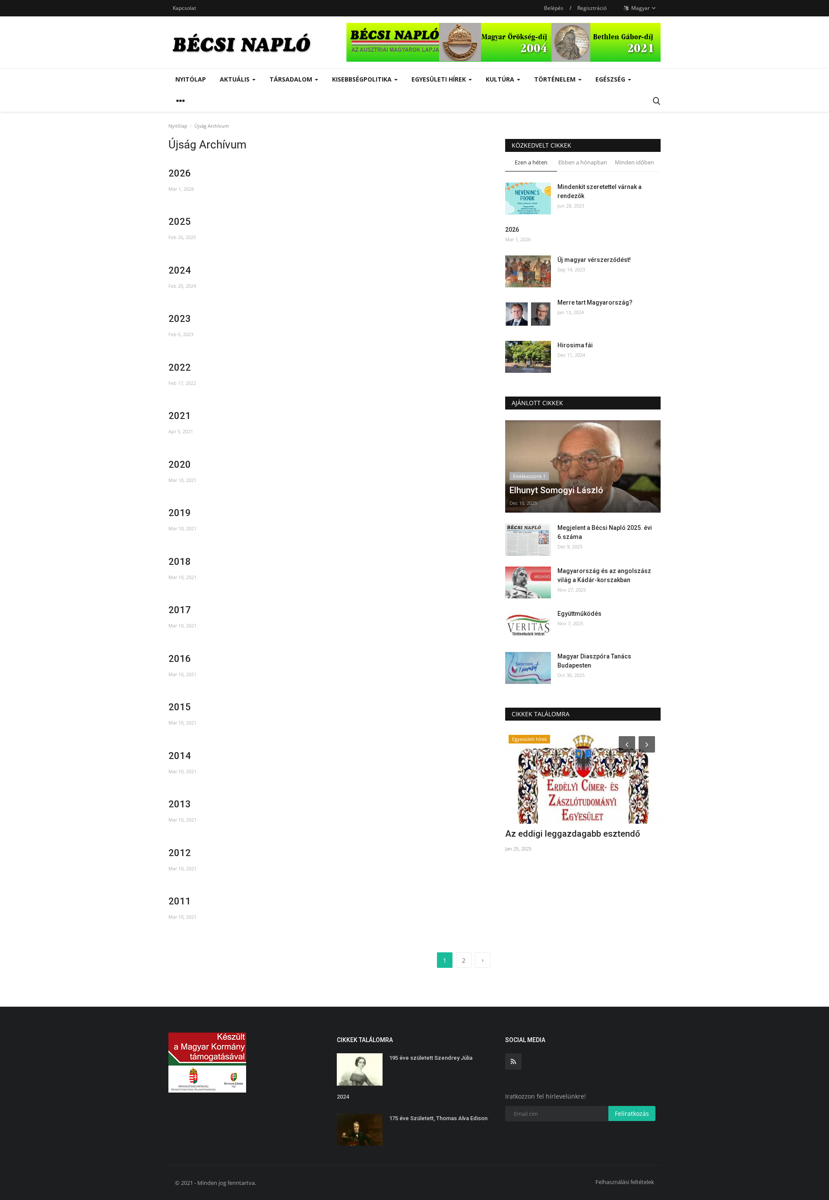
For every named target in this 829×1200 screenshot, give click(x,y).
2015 (179, 707)
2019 (179, 512)
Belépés (553, 8)
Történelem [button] (555, 79)
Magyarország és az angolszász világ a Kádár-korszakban (604, 575)
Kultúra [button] (501, 79)
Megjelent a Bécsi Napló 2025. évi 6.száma (604, 532)
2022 (179, 367)
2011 (179, 901)
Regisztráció (592, 8)
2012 (179, 852)
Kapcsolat (184, 8)
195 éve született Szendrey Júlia (430, 1058)
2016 (179, 658)
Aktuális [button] (235, 79)
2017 (179, 610)
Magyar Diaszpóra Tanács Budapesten (594, 661)
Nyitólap (190, 79)
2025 (179, 221)
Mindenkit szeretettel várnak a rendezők (599, 191)
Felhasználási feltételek (624, 1182)
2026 (179, 173)
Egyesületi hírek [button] (439, 79)
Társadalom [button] (291, 79)
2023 (179, 318)
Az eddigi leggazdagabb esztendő (572, 833)
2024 (179, 270)
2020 (179, 464)
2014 (179, 755)
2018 (179, 561)
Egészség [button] (611, 79)
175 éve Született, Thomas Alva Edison (438, 1118)
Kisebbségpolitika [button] (362, 79)
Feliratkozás (632, 1113)
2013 (179, 804)
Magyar (640, 8)
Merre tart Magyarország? (595, 302)
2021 (179, 415)
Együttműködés (579, 613)
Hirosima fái (575, 345)
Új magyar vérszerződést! (594, 259)
